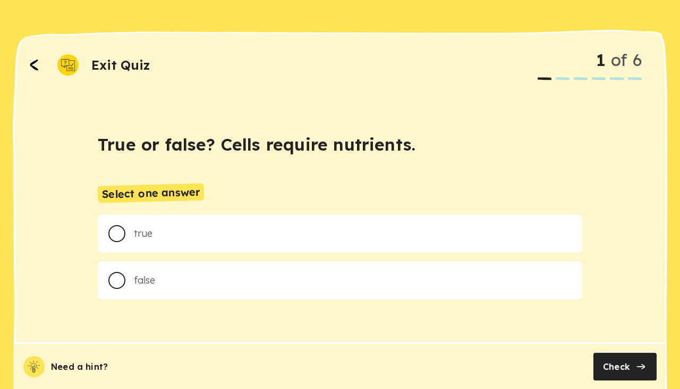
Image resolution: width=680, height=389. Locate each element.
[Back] (34, 65)
